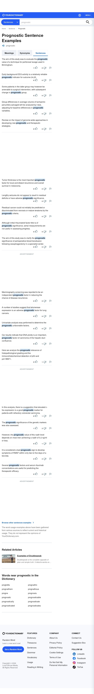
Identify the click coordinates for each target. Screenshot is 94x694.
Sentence (12, 28)
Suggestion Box (79, 642)
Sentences (8, 22)
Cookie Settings (56, 652)
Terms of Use (55, 657)
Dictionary (31, 637)
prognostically (8, 601)
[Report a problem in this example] (50, 67)
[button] (79, 15)
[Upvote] (36, 68)
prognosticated (8, 605)
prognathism (7, 589)
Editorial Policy (56, 647)
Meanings (9, 53)
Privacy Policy (55, 642)
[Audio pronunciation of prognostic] (3, 45)
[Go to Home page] (12, 15)
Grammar (31, 652)
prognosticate (34, 601)
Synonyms (25, 53)
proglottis (6, 584)
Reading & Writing (35, 667)
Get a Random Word (13, 649)
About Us (53, 637)
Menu (88, 15)
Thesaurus (31, 642)
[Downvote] (44, 68)
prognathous (33, 589)
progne (5, 593)
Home (4, 28)
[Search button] (89, 22)
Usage (30, 662)
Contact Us (76, 637)
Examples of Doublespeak (29, 555)
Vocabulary (32, 657)
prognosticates (34, 605)
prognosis (32, 593)
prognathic (32, 584)
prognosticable (34, 597)
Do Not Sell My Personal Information (58, 664)
